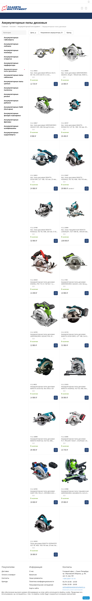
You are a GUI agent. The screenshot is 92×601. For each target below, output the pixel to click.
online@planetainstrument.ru (74, 587)
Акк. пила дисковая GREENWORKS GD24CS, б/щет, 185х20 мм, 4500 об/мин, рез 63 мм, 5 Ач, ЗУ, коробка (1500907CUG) (74, 74)
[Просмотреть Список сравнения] (86, 8)
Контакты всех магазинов (72, 590)
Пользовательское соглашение (41, 585)
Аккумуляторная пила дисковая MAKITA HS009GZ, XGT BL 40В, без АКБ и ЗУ (74, 388)
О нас (31, 571)
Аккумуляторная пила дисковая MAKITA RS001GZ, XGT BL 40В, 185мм (42, 440)
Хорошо (86, 598)
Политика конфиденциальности (41, 581)
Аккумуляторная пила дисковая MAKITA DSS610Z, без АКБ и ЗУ (42, 388)
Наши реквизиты (36, 578)
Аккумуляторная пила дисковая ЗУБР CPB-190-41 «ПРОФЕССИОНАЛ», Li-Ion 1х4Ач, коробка (42, 492)
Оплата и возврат (8, 575)
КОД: (31, 70)
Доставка (5, 571)
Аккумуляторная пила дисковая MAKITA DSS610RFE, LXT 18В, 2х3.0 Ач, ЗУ (74, 335)
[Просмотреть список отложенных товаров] (82, 8)
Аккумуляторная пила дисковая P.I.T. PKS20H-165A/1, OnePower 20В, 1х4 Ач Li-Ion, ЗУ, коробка (74, 440)
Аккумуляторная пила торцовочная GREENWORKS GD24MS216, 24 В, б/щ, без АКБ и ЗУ (75, 492)
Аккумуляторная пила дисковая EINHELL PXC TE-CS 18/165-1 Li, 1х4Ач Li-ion (42, 283)
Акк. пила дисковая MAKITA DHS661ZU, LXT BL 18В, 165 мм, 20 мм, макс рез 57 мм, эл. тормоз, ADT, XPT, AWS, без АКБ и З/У (74, 126)
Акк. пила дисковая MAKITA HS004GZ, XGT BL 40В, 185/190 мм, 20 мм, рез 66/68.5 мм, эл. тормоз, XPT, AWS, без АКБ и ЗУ (74, 178)
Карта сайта (34, 588)
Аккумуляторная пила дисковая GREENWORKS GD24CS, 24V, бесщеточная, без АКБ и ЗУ (74, 283)
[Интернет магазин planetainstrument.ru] (14, 8)
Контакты (5, 578)
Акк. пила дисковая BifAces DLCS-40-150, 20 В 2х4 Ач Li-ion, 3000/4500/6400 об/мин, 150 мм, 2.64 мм (43, 74)
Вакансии (33, 575)
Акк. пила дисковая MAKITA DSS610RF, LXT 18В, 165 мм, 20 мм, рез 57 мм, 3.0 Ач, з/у (43, 178)
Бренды (5, 581)
